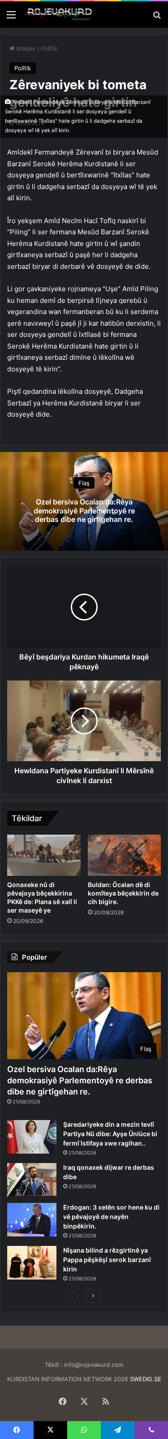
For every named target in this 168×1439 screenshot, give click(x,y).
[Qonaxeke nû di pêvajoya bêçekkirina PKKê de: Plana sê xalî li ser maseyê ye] (44, 855)
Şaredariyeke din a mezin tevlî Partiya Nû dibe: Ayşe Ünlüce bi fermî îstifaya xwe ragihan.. (110, 1133)
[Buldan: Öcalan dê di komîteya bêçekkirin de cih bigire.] (124, 855)
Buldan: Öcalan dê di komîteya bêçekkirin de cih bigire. (123, 893)
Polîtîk (49, 48)
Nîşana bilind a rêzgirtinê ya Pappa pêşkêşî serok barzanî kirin (107, 1259)
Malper (25, 48)
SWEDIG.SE (145, 1379)
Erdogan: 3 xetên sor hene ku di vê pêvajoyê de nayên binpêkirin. (111, 1216)
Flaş (84, 483)
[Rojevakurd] (58, 15)
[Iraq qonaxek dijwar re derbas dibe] (31, 1180)
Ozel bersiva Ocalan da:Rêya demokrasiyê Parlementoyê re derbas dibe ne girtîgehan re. (84, 510)
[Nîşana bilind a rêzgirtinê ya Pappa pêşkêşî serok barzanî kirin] (31, 1263)
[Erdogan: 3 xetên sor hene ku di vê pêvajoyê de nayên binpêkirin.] (31, 1220)
